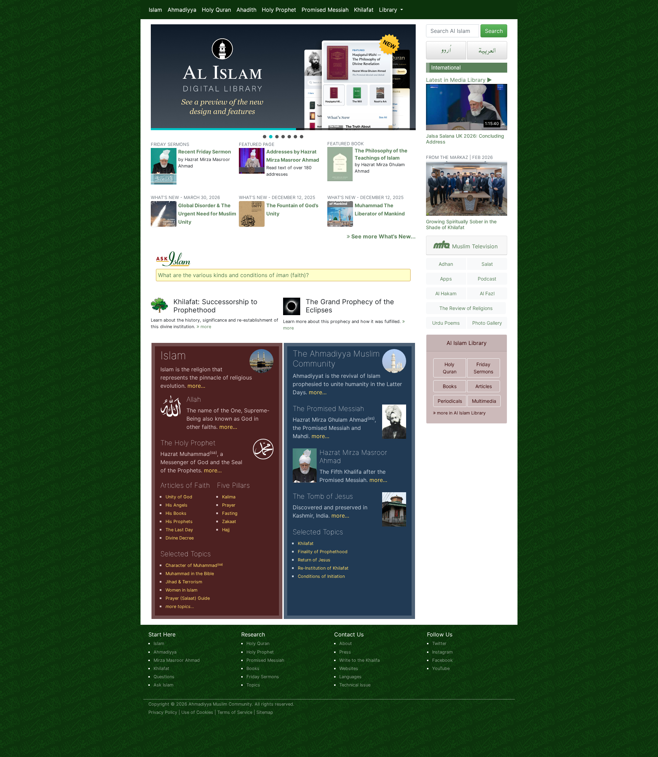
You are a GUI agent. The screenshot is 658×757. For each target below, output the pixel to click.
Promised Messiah (325, 9)
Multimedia (484, 401)
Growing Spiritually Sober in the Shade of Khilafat (461, 224)
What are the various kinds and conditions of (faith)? (233, 275)
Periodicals (450, 401)
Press (345, 652)
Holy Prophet (279, 9)
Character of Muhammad (194, 565)
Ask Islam (163, 684)
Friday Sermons (483, 367)
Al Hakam (445, 293)
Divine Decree (180, 538)
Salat (487, 264)
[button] (283, 77)
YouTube (441, 668)
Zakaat (229, 521)
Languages (350, 676)
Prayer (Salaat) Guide (188, 598)
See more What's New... (383, 236)
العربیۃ (487, 50)
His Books (176, 513)
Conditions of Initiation (321, 576)
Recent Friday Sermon (204, 151)
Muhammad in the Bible (190, 573)
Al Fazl (487, 293)
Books (449, 386)
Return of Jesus (314, 559)
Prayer (228, 505)
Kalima (228, 496)
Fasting (229, 513)
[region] (283, 82)
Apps (446, 279)
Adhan (446, 264)
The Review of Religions (465, 308)
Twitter (439, 643)
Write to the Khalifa (359, 660)
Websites (348, 668)
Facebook (442, 660)
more (205, 326)
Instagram (442, 652)
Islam (155, 9)
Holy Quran (216, 9)
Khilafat (364, 9)
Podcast (487, 279)
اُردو (446, 50)
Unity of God (179, 496)
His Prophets (179, 521)
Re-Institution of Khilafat (323, 568)
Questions (164, 676)
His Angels (176, 505)
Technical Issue (354, 684)
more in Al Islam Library (461, 412)
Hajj (226, 529)
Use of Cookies (197, 712)
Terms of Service (234, 712)
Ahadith (246, 9)
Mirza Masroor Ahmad (177, 660)
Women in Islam (181, 590)
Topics (253, 684)
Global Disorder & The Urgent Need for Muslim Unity (207, 213)
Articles (483, 386)
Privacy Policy (162, 712)
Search (494, 30)
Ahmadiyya (182, 9)
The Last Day (179, 529)
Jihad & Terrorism (184, 581)
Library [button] (389, 9)
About (345, 643)
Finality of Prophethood (323, 551)
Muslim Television (475, 246)
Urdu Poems (446, 323)
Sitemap (264, 712)
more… (196, 385)
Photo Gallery (487, 323)
